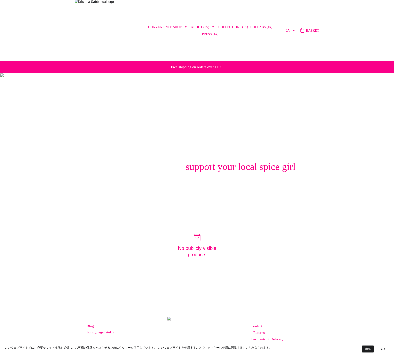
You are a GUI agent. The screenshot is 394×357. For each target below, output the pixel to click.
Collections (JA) (233, 27)
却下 (383, 348)
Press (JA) (210, 34)
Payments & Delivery (267, 339)
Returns (259, 333)
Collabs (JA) (261, 27)
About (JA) (200, 27)
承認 (368, 348)
